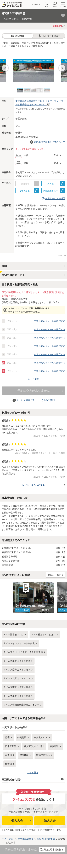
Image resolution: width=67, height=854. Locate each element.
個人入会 (17, 820)
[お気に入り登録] (63, 16)
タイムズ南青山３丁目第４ (16, 669)
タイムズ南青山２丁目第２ (16, 661)
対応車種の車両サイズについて (49, 142)
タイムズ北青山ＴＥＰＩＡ (16, 678)
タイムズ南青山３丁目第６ (16, 687)
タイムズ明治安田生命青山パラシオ (21, 704)
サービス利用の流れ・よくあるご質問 (36, 400)
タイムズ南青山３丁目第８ (16, 696)
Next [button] (62, 68)
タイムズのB (8, 839)
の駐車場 (26, 839)
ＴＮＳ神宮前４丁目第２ (43, 634)
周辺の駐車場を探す (53, 849)
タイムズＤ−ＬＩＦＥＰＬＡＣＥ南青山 (23, 652)
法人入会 (50, 820)
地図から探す (54, 575)
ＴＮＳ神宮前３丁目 (13, 634)
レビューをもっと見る (33, 485)
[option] (33, 67)
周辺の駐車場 (46, 839)
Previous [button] (5, 68)
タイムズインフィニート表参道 (19, 643)
